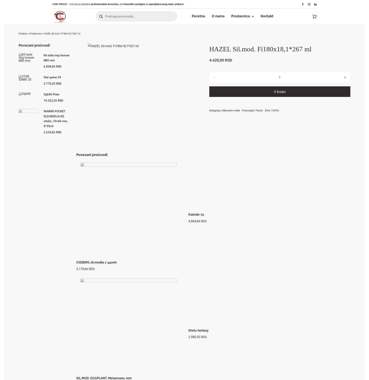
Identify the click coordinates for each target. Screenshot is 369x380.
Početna (23, 33)
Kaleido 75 (196, 214)
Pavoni (259, 110)
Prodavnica (36, 33)
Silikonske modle (230, 110)
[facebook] (303, 4)
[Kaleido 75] (240, 187)
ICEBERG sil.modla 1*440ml (96, 262)
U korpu (280, 92)
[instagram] (309, 4)
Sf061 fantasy (198, 330)
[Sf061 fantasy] (240, 302)
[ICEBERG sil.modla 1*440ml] (128, 211)
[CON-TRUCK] (60, 10)
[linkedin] (315, 4)
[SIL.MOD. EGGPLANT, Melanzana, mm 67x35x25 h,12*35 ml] (128, 326)
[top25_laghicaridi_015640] (113, 46)
